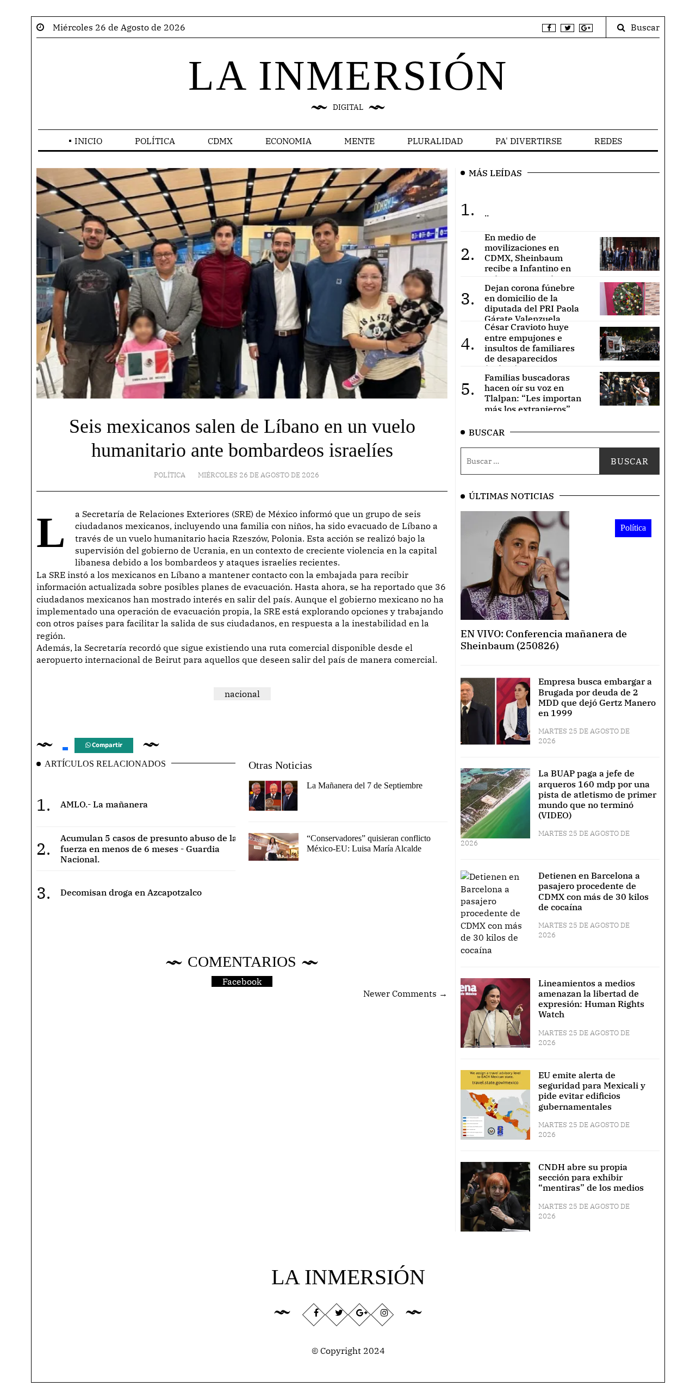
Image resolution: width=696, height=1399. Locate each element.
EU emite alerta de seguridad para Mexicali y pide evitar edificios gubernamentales (591, 1091)
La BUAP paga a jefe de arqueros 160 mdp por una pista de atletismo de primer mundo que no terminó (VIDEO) (597, 794)
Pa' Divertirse (528, 140)
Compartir (106, 745)
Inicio (88, 140)
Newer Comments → (405, 993)
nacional (242, 693)
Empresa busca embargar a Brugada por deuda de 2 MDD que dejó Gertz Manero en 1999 (597, 697)
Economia (288, 140)
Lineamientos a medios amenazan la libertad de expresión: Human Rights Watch (591, 999)
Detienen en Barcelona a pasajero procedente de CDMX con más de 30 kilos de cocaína (593, 891)
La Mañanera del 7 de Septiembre (364, 785)
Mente (359, 140)
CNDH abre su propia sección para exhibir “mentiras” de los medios (591, 1177)
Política (155, 140)
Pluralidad (435, 140)
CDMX (220, 140)
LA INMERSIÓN (348, 75)
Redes (608, 140)
